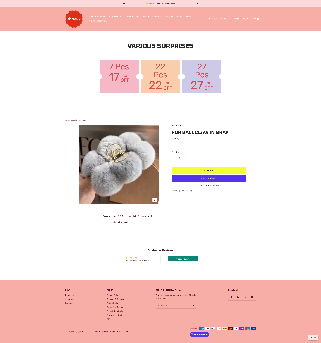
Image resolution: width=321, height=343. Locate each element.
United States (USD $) (218, 19)
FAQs (109, 319)
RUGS (188, 16)
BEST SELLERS (132, 16)
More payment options (209, 185)
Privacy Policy (113, 295)
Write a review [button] (182, 259)
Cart (255, 19)
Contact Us (70, 295)
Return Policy (113, 303)
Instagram (69, 303)
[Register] (193, 305)
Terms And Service (115, 307)
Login (245, 19)
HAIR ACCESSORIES (152, 16)
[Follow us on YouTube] (252, 297)
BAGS (179, 16)
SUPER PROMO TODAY (98, 21)
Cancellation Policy (115, 311)
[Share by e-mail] (191, 191)
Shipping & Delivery (115, 299)
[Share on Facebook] (179, 191)
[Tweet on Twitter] (187, 191)
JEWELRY (169, 16)
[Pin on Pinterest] (183, 191)
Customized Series (97, 16)
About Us (69, 299)
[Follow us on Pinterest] (245, 297)
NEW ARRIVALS (115, 16)
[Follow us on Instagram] (238, 297)
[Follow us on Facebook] (231, 297)
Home (67, 120)
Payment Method (114, 315)
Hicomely (176, 126)
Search (236, 19)
